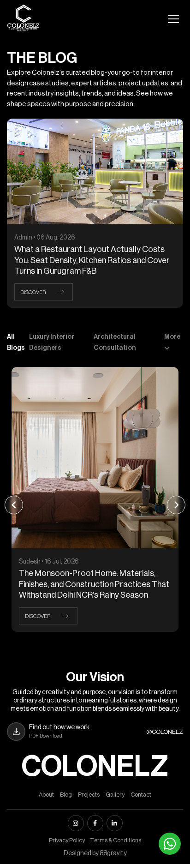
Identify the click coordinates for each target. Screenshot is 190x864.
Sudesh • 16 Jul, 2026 (46, 561)
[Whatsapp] (170, 844)
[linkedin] (115, 823)
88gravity (113, 853)
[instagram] (76, 823)
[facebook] (95, 823)
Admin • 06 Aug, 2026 (44, 237)
